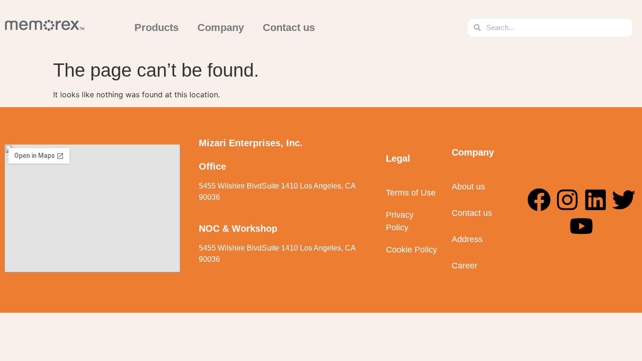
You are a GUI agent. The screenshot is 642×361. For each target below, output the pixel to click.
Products (156, 27)
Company (220, 27)
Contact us (289, 27)
